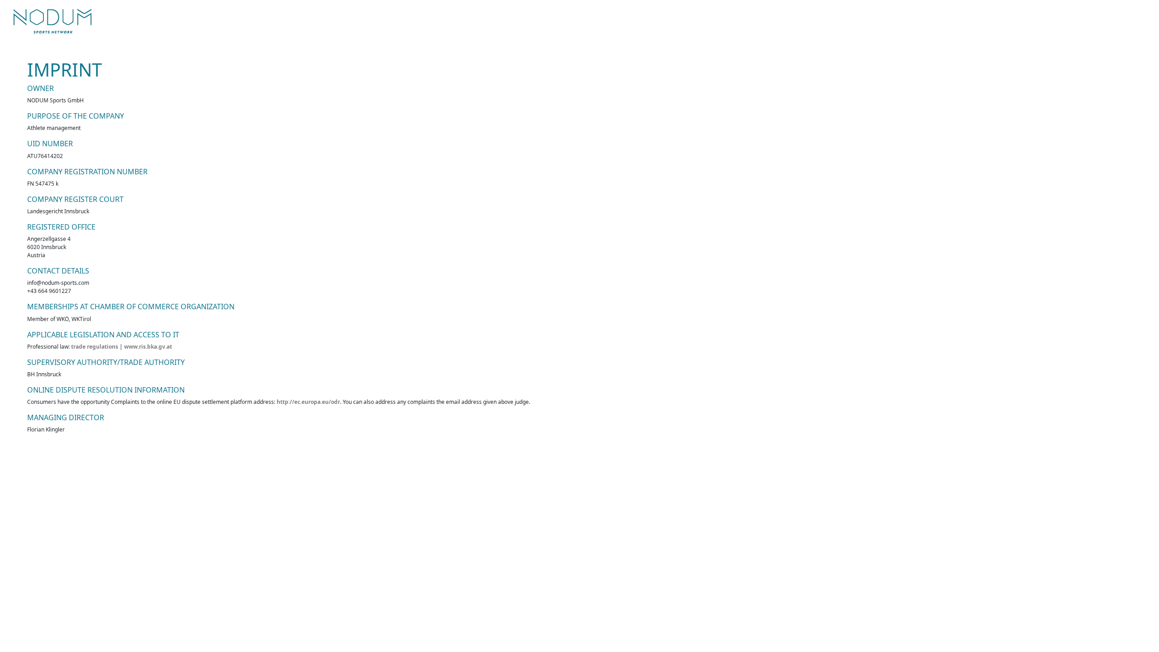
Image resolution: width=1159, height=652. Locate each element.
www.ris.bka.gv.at (148, 346)
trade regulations (94, 346)
